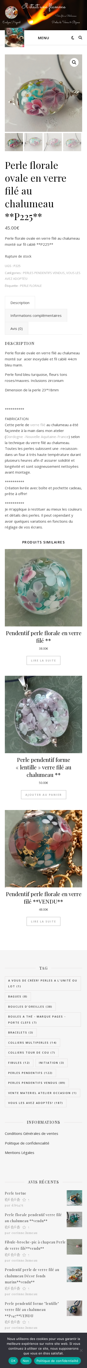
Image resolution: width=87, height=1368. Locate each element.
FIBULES (19, 1062)
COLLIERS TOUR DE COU (31, 1052)
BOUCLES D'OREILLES (30, 1006)
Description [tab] (19, 302)
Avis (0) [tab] (16, 328)
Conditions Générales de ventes (31, 1133)
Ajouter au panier (43, 794)
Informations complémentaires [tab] (36, 315)
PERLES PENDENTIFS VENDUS (44, 273)
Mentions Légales (19, 1152)
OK (13, 1361)
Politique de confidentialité (57, 1361)
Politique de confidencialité (27, 1143)
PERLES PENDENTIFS (30, 1073)
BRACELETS (20, 1032)
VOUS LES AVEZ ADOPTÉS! (35, 1103)
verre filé (37, 424)
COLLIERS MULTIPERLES (32, 1042)
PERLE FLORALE (31, 285)
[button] (74, 62)
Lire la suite (43, 660)
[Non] (81, 1350)
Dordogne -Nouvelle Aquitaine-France (37, 436)
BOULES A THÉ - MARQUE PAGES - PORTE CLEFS (37, 1019)
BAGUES (18, 996)
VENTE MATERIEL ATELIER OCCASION (42, 1093)
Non (26, 1361)
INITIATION (51, 1062)
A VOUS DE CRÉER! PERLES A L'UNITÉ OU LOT (42, 983)
